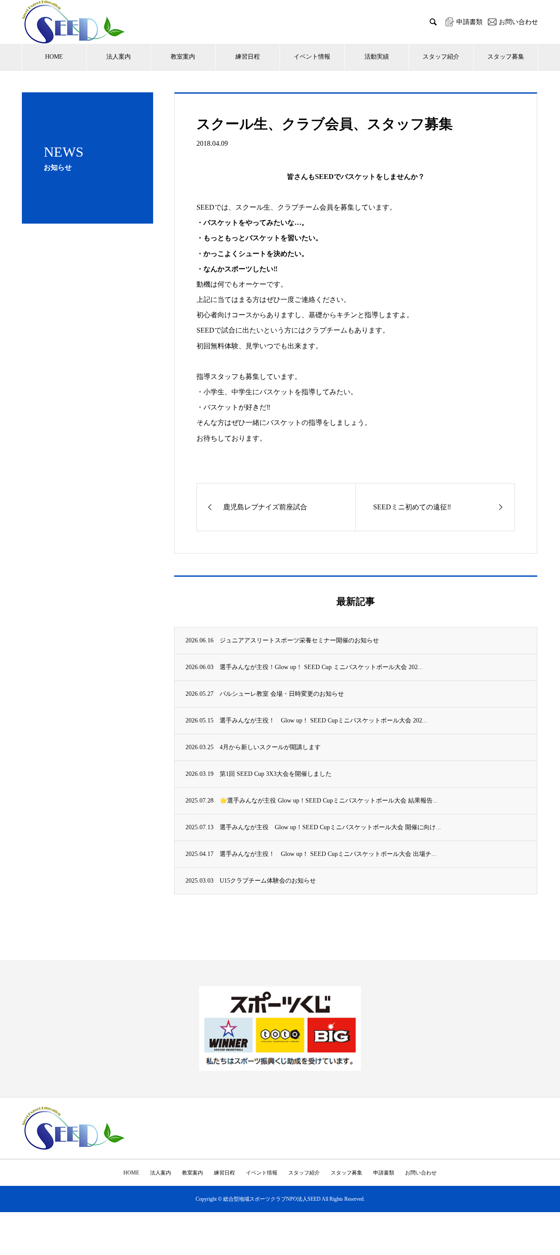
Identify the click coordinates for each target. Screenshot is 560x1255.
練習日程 (247, 56)
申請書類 (383, 1173)
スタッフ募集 (505, 56)
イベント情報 (312, 56)
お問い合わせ (421, 1173)
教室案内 (183, 56)
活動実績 (376, 56)
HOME (54, 56)
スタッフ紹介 (441, 56)
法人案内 (118, 56)
